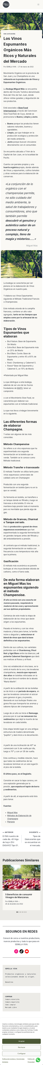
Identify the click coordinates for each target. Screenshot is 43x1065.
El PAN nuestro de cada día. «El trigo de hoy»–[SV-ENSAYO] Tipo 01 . (11, 838)
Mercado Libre (11, 1007)
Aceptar (22, 1041)
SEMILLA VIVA (11, 67)
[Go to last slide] (6, 887)
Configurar (21, 1053)
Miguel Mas (12, 812)
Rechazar (21, 1047)
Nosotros (9, 982)
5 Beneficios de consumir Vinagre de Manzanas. (18, 896)
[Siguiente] (37, 887)
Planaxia (11, 822)
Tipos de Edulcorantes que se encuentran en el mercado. (32, 838)
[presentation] (21, 877)
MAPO (19, 388)
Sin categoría (9, 34)
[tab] (17, 912)
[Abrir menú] (38, 4)
